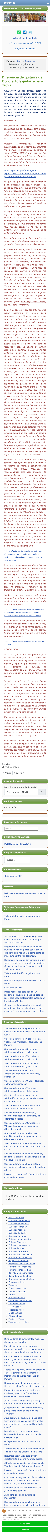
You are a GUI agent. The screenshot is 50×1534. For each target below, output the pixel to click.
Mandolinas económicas (20, 1300)
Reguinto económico (18, 1260)
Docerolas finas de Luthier (21, 1279)
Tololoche (13, 1285)
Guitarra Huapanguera (19, 1245)
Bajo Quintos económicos (20, 1273)
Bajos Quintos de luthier (20, 1276)
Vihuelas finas (15, 1316)
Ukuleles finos (15, 1313)
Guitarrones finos (16, 1297)
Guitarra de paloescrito (19, 1239)
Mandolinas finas (16, 1303)
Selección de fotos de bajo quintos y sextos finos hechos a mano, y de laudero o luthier (24, 1167)
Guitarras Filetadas (17, 1226)
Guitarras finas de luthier (20, 1257)
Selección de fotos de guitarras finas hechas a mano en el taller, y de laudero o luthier (24, 1031)
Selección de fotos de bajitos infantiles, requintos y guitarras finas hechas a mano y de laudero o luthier (24, 1156)
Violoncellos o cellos (18, 1322)
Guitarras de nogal (17, 1236)
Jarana (11, 1294)
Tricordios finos (16, 1310)
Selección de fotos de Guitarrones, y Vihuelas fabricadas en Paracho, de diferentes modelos (22, 1126)
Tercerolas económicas (19, 1266)
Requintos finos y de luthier (21, 1263)
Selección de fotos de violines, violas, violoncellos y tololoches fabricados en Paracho (23, 1041)
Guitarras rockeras (17, 1230)
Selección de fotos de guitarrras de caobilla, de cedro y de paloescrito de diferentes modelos (22, 1136)
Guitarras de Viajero (18, 1251)
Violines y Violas (16, 1319)
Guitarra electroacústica (20, 1254)
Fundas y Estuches (17, 1291)
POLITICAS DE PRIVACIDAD (17, 844)
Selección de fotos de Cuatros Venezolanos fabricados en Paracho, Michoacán (22, 1073)
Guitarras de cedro (17, 1233)
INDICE (38, 43)
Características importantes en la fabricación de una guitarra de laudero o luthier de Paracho (24, 1098)
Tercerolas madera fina (19, 1270)
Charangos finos (16, 1282)
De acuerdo (25, 1524)
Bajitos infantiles (16, 1217)
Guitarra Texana (16, 1248)
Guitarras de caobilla (18, 1223)
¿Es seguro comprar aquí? (21, 43)
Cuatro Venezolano (17, 1288)
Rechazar (25, 1529)
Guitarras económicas (19, 1220)
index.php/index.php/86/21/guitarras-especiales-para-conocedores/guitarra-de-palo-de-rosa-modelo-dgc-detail (25, 173)
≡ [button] (48, 2)
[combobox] (17, 860)
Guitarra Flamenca (17, 1242)
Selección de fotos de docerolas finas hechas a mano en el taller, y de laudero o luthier (24, 1146)
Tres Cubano (14, 1306)
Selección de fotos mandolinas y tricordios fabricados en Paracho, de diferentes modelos (22, 1115)
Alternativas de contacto (25, 38)
